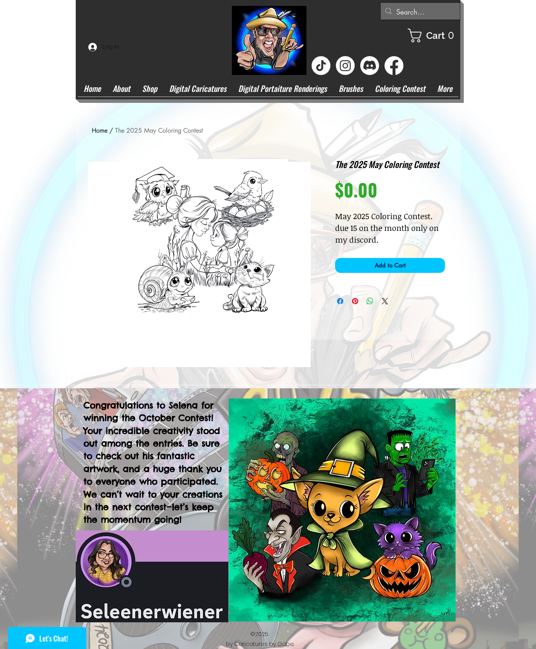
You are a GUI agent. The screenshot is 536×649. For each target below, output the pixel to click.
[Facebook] (394, 65)
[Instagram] (345, 65)
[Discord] (369, 65)
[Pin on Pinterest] (355, 301)
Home (100, 130)
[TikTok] (321, 65)
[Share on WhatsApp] (370, 301)
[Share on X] (385, 301)
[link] (434, 35)
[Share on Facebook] (340, 301)
